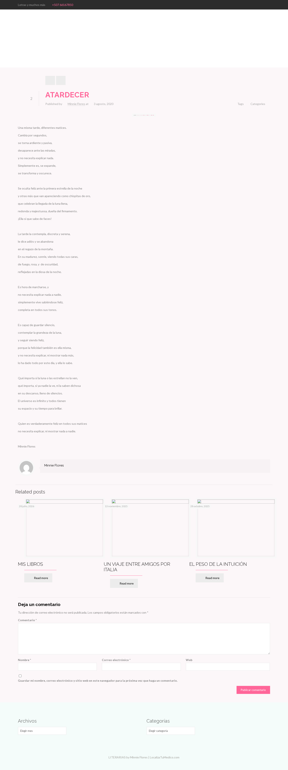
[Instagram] (268, 5)
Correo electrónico (116, 660)
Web (189, 660)
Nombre (24, 660)
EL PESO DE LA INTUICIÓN (218, 564)
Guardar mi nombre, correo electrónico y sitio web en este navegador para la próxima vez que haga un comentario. (98, 680)
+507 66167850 (62, 5)
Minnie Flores (76, 104)
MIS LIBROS (30, 564)
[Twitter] (262, 5)
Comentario (27, 620)
